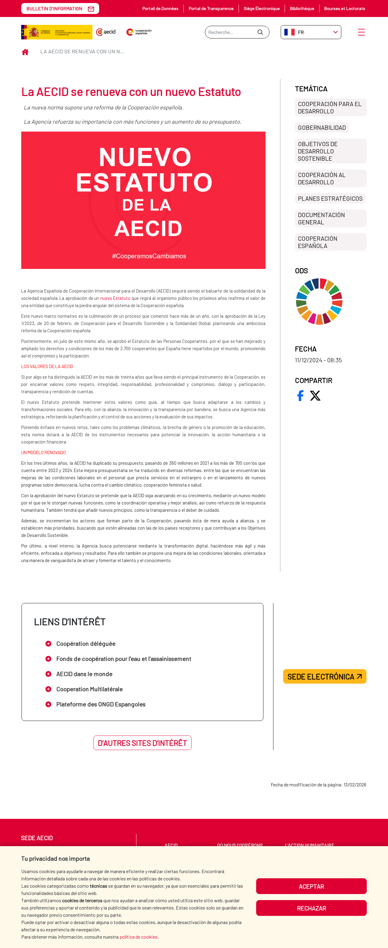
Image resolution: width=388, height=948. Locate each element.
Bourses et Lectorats (344, 8)
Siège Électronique (262, 8)
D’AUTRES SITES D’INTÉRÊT (142, 742)
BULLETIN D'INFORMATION (54, 8)
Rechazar (311, 908)
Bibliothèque (302, 8)
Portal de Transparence (211, 8)
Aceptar (311, 886)
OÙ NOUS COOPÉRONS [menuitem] (240, 845)
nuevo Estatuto (115, 298)
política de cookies (138, 937)
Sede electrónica (321, 676)
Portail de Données (160, 8)
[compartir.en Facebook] (300, 395)
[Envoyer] (260, 32)
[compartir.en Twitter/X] (315, 395)
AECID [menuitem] (171, 845)
